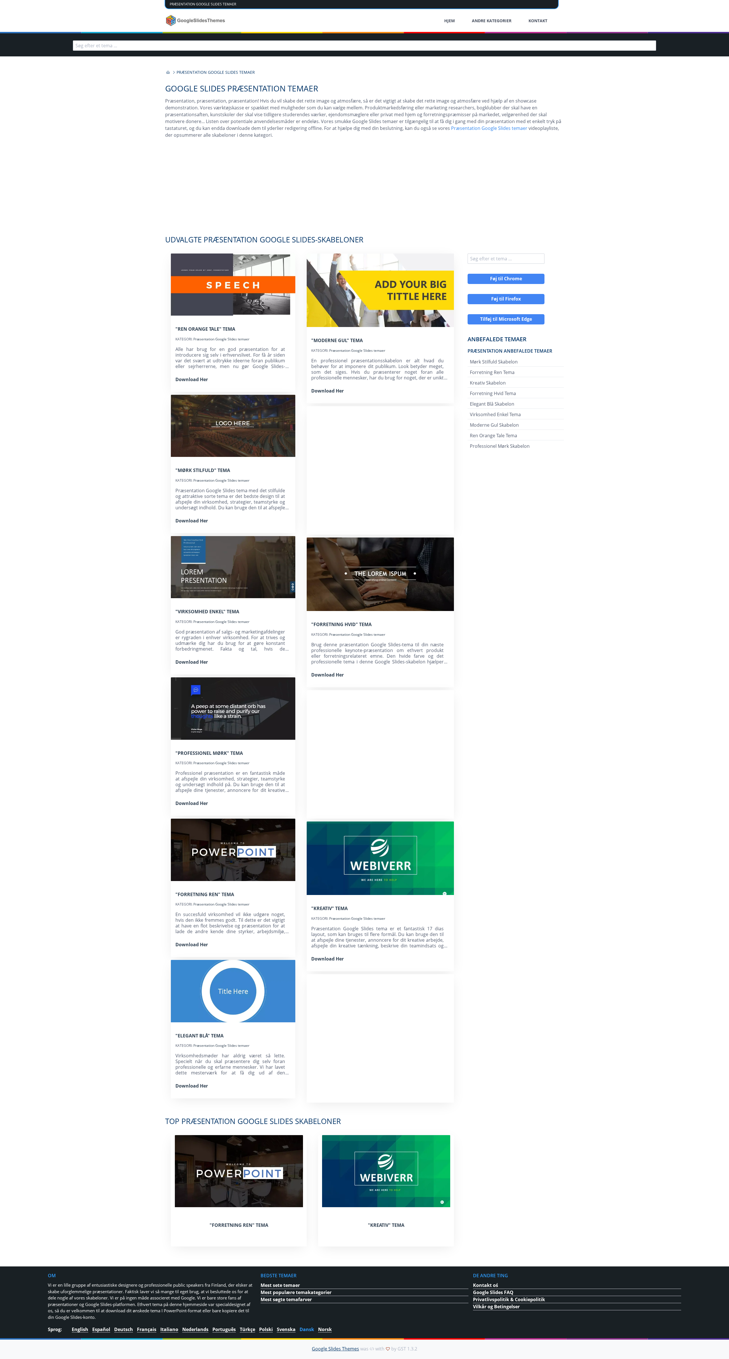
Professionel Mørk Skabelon (500, 446)
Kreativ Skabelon (488, 383)
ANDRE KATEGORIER (491, 20)
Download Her (191, 379)
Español (101, 1329)
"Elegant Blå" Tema (199, 1036)
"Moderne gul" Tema (337, 340)
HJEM (449, 20)
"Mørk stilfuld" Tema (202, 470)
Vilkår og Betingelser (496, 1306)
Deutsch (123, 1329)
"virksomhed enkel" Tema (207, 611)
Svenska (286, 1329)
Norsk (325, 1329)
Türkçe (247, 1329)
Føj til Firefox (506, 299)
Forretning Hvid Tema (493, 393)
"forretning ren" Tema (204, 894)
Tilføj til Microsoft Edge (506, 319)
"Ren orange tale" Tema (205, 329)
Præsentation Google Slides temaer (489, 128)
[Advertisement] (364, 190)
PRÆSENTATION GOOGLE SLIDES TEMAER (203, 4)
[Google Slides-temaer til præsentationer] (168, 72)
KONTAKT (538, 20)
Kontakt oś (485, 1285)
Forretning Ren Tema (492, 372)
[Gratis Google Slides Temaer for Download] (196, 20)
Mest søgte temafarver (286, 1299)
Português (224, 1329)
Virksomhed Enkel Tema (495, 414)
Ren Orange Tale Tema (493, 435)
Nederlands (195, 1329)
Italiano (169, 1329)
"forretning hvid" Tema (341, 624)
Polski (266, 1329)
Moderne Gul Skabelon (494, 425)
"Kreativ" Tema (329, 908)
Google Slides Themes (335, 1349)
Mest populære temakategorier (296, 1292)
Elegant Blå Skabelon (492, 404)
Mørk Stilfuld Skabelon (494, 362)
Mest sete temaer (280, 1285)
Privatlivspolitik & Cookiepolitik (509, 1299)
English (80, 1329)
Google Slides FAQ (493, 1292)
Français (146, 1329)
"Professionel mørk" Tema (209, 753)
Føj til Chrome (506, 278)
